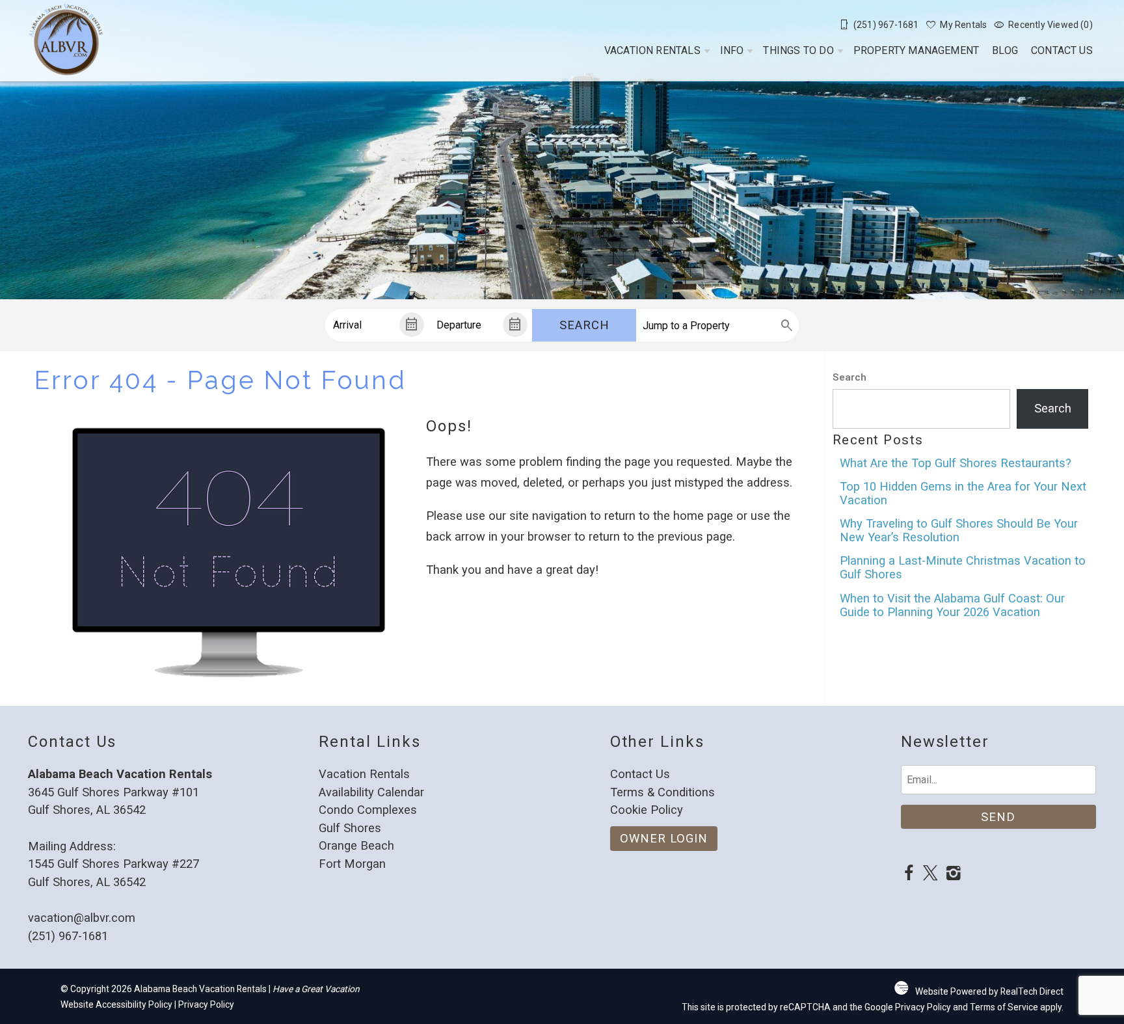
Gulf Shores (350, 828)
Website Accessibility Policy (116, 1004)
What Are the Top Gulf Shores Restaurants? (955, 463)
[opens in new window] (909, 874)
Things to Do (798, 50)
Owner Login (664, 838)
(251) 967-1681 (68, 936)
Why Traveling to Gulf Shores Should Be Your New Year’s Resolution (959, 530)
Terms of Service (1004, 1007)
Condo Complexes (368, 809)
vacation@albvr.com (81, 917)
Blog (1005, 50)
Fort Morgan (352, 863)
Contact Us (1062, 50)
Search (584, 325)
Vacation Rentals (652, 50)
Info (732, 50)
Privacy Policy (206, 1004)
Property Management (916, 50)
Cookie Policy (646, 809)
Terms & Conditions (662, 792)
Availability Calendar (371, 792)
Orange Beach (356, 845)
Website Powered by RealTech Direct (989, 991)
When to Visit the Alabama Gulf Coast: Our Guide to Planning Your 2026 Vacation (952, 605)
